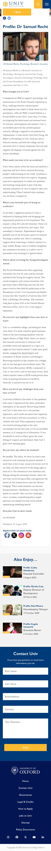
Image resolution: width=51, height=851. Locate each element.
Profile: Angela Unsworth (30, 625)
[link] (8, 838)
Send (25, 747)
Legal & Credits (25, 801)
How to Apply (25, 808)
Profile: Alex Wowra (33, 606)
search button (38, 4)
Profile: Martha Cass (33, 586)
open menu (46, 4)
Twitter (9, 18)
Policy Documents (25, 829)
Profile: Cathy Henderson (30, 569)
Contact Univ (26, 787)
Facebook (4, 18)
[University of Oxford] (25, 771)
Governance (25, 794)
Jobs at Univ (25, 815)
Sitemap (25, 822)
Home (25, 780)
